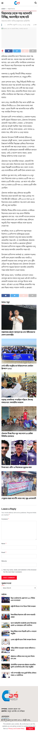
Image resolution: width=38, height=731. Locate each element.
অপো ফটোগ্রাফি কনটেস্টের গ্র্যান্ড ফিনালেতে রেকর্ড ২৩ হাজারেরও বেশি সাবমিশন (23, 624)
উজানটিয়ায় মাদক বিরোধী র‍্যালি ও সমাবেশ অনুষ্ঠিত (23, 632)
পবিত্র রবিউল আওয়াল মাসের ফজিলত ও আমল (23, 649)
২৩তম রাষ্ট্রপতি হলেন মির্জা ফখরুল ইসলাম (23, 640)
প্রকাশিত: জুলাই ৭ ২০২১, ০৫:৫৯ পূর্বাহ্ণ (18, 25)
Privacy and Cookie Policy (16, 728)
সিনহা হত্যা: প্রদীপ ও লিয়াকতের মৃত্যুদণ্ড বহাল (16, 467)
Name (4, 544)
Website (4, 561)
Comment (5, 519)
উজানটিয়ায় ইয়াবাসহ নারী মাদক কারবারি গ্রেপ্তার (23, 616)
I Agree (30, 728)
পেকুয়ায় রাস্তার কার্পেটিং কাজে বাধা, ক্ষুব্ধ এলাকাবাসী (18, 498)
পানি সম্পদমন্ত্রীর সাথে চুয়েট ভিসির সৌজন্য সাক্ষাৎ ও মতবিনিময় (23, 674)
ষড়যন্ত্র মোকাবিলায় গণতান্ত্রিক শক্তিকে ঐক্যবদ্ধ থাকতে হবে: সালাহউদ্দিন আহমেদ (17, 401)
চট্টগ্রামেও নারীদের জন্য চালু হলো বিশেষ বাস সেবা (22, 657)
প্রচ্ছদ (3, 8)
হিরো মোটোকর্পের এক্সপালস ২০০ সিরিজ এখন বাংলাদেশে (23, 599)
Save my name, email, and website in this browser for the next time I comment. (19, 571)
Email (3, 552)
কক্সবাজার (11, 8)
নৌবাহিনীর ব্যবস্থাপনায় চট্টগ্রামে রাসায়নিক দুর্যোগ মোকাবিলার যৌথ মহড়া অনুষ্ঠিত (23, 666)
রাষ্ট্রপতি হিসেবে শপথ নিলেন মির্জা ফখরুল (23, 606)
